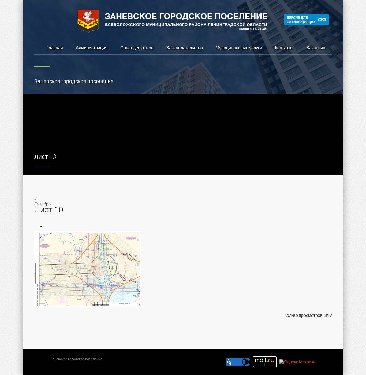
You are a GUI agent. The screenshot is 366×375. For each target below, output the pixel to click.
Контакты (284, 47)
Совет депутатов (137, 47)
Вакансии (315, 47)
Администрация (91, 47)
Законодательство (184, 47)
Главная (54, 47)
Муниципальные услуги (239, 47)
